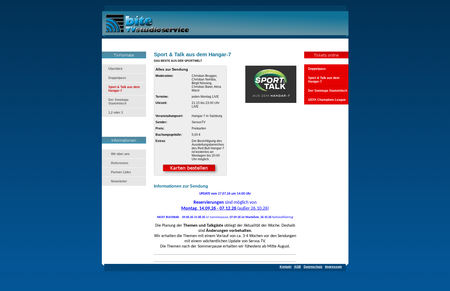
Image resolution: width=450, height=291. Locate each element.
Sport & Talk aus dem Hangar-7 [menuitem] (124, 88)
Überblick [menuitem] (115, 69)
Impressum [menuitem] (333, 267)
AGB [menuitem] (297, 267)
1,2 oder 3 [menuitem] (115, 112)
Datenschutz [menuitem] (313, 267)
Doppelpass (317, 69)
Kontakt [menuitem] (285, 267)
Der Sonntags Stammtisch (327, 90)
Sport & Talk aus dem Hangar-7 (324, 79)
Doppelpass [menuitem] (117, 78)
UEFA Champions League (327, 100)
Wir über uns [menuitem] (120, 154)
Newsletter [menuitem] (119, 181)
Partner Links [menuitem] (121, 172)
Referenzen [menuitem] (119, 163)
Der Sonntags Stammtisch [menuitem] (118, 101)
